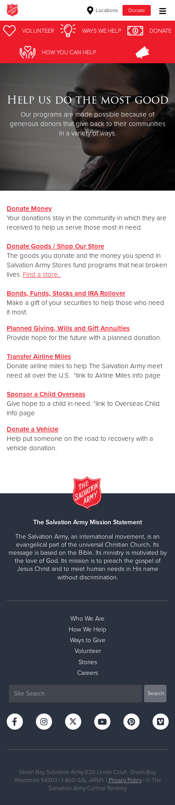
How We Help (87, 629)
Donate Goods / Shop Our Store (55, 246)
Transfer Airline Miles (39, 356)
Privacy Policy (125, 780)
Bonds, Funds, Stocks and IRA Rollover (66, 293)
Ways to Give (87, 640)
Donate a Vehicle (32, 429)
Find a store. (42, 274)
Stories (88, 662)
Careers (87, 673)
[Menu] (160, 10)
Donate (136, 10)
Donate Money (29, 209)
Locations (106, 10)
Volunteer (87, 651)
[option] (87, 116)
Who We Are (87, 618)
